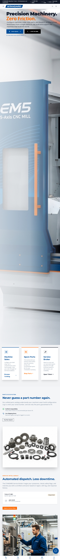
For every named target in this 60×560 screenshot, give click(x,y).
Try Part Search (8, 420)
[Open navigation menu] (3, 6)
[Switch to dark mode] (52, 6)
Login (45, 2)
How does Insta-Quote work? (16, 35)
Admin (50, 2)
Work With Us (55, 2)
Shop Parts (28, 373)
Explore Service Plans (10, 508)
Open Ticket (48, 374)
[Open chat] (56, 551)
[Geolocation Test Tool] (42, 1)
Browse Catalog (7, 375)
